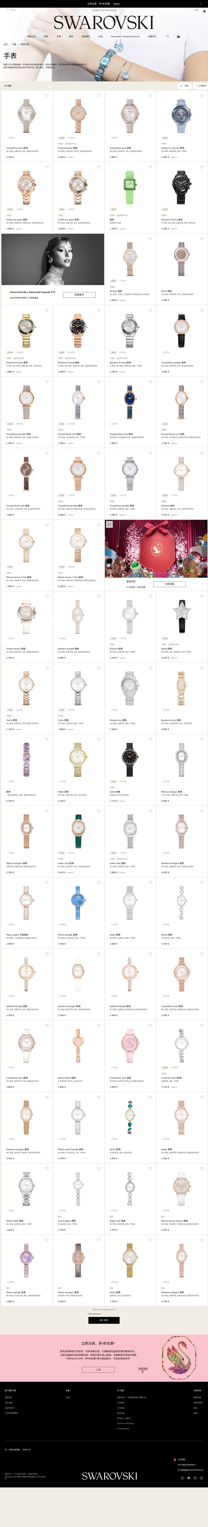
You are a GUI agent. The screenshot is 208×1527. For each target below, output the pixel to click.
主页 (6, 45)
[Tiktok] (201, 1478)
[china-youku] (182, 1478)
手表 (14, 45)
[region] (104, 10)
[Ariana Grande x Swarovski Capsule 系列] (52, 259)
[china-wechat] (188, 1478)
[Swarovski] (104, 22)
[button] (12, 1450)
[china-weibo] (195, 1478)
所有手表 (25, 45)
